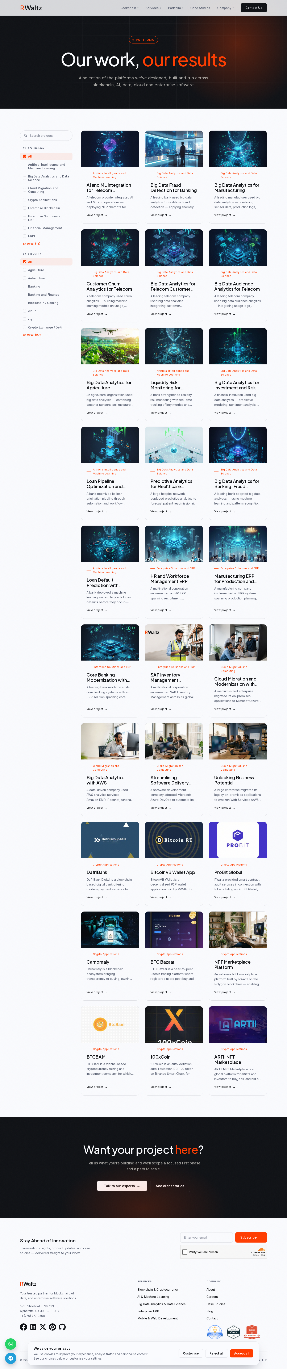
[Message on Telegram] (10, 1358)
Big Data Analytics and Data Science (48, 178)
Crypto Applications (42, 200)
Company (225, 8)
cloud (32, 311)
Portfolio (175, 8)
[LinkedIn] (33, 1327)
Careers (212, 1296)
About (211, 1289)
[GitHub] (62, 1327)
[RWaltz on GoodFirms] (215, 1332)
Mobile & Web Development (157, 1318)
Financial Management (45, 228)
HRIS (31, 236)
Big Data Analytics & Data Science (161, 1304)
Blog (210, 1311)
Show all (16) (31, 243)
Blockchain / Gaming (43, 303)
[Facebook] (23, 1327)
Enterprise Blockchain (44, 208)
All (30, 156)
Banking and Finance (43, 294)
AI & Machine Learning (153, 1296)
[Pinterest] (52, 1327)
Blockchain (129, 8)
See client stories (170, 1186)
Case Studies (200, 8)
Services (153, 8)
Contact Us (253, 7)
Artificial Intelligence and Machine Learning (46, 166)
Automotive (36, 278)
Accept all (241, 1353)
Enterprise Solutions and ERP (46, 218)
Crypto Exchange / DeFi (45, 327)
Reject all (217, 1353)
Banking (34, 286)
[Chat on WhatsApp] (10, 1344)
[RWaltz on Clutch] (233, 1332)
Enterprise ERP (148, 1311)
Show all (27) (32, 334)
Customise (191, 1353)
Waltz (31, 8)
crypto (32, 319)
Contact (212, 1318)
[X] (42, 1327)
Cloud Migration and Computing (43, 189)
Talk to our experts (122, 1186)
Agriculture (36, 270)
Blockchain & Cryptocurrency (158, 1289)
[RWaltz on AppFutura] (252, 1332)
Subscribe (251, 1237)
